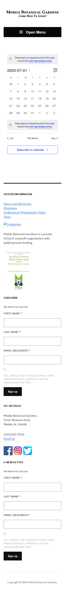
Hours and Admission (17, 204)
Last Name (12, 332)
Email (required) (17, 350)
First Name (13, 313)
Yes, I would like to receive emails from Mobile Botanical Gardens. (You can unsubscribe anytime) (29, 379)
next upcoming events (40, 60)
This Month (32, 138)
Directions (10, 208)
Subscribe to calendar (30, 150)
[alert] (32, 125)
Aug (53, 138)
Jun (12, 138)
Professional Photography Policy (25, 212)
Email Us (9, 438)
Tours (7, 217)
